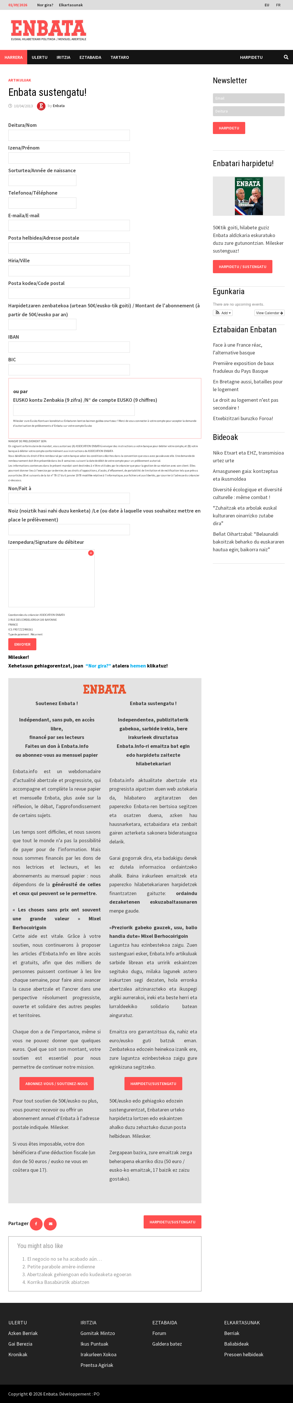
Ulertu (39, 57)
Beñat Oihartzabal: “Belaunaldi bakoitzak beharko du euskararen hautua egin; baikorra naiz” (248, 542)
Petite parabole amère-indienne (61, 1266)
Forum (159, 1333)
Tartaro (119, 57)
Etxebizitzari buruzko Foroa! (243, 418)
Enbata (59, 105)
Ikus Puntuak (94, 1343)
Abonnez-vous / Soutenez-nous (56, 1083)
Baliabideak (236, 1343)
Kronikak (17, 1354)
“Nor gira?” (98, 665)
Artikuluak (19, 80)
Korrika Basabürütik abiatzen (58, 1282)
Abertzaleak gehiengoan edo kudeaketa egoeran (79, 1274)
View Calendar (268, 312)
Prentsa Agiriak (96, 1365)
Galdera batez (167, 1343)
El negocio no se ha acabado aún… (64, 1258)
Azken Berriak (23, 1333)
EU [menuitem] (267, 4)
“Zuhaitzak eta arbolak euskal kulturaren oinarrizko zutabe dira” (245, 515)
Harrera (14, 57)
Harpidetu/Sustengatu (153, 1083)
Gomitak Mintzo (97, 1333)
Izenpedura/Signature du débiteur (46, 542)
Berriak (231, 1333)
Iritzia (63, 57)
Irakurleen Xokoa (98, 1354)
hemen (138, 665)
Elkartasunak (71, 4)
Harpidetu (251, 57)
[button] (222, 313)
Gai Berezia (20, 1343)
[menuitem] (267, 4)
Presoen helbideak (244, 1354)
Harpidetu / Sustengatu (242, 266)
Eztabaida (90, 57)
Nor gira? (45, 4)
